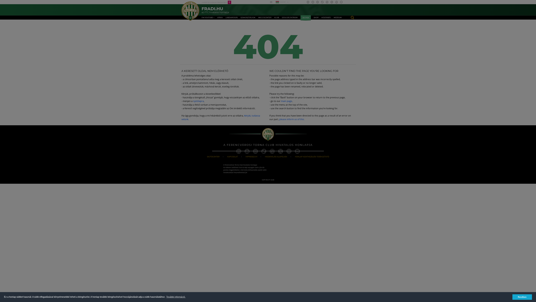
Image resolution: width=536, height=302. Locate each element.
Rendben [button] (522, 297)
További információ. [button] (176, 297)
